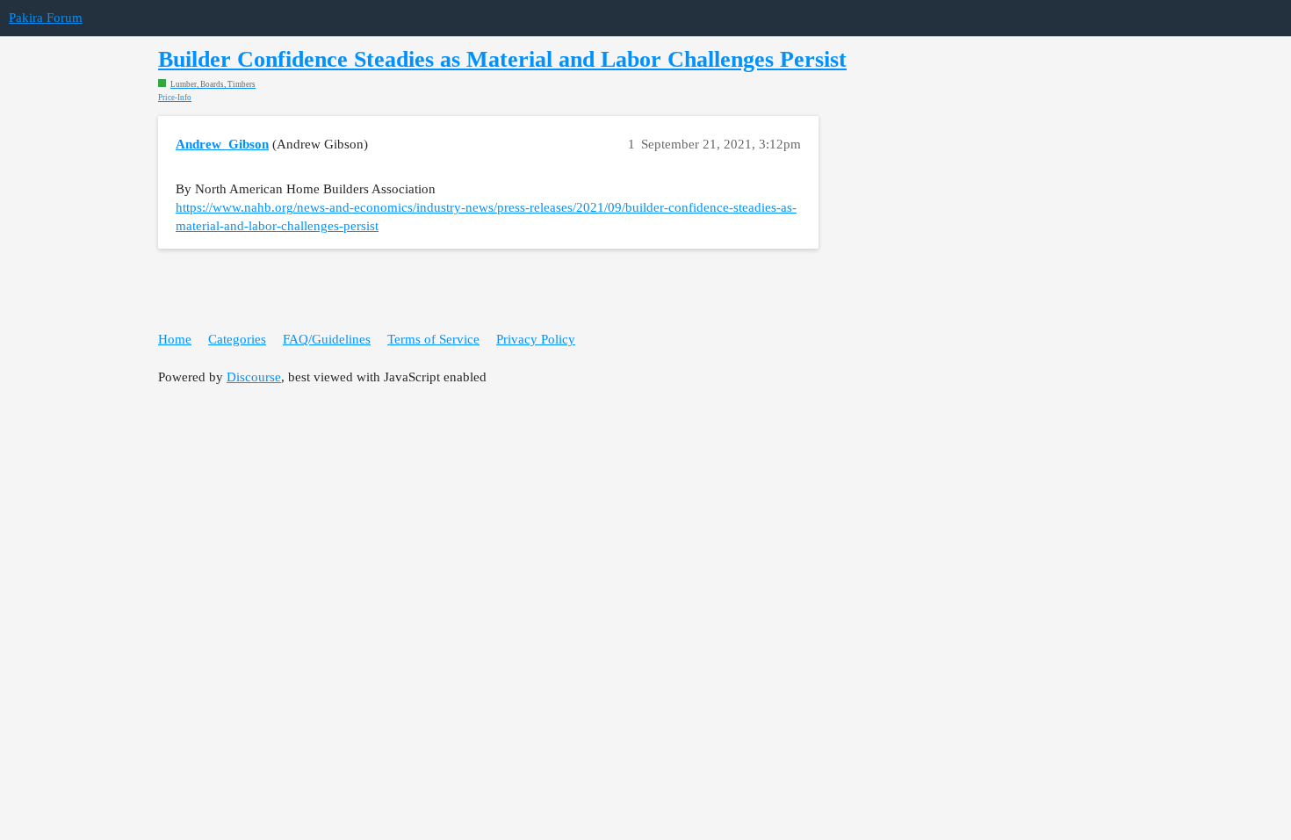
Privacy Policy (535, 339)
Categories (237, 339)
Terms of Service (433, 339)
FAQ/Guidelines (327, 339)
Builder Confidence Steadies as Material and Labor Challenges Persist (502, 59)
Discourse (254, 377)
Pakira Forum (46, 18)
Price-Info (174, 98)
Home (174, 339)
